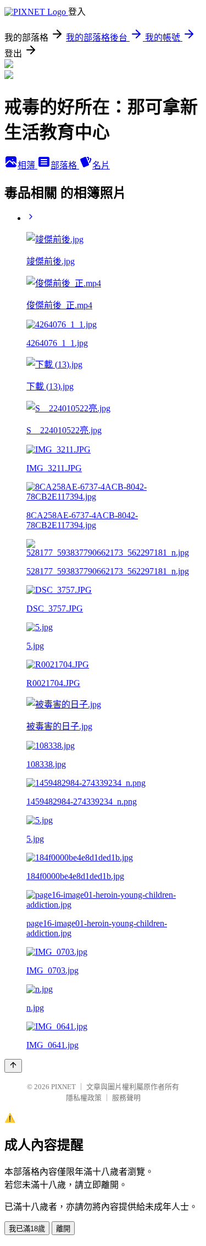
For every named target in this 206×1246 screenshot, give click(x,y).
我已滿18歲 (27, 1229)
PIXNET (63, 1087)
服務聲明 (126, 1098)
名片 (101, 165)
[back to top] (13, 1066)
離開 (63, 1229)
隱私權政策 (84, 1098)
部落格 (65, 165)
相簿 (27, 165)
